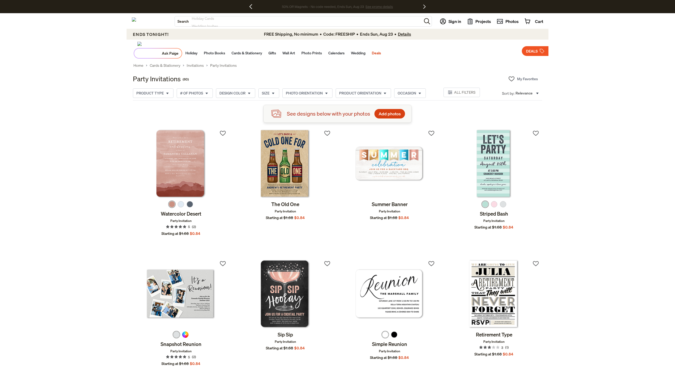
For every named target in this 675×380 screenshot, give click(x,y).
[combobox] (298, 21)
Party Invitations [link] (223, 65)
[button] (427, 21)
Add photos (390, 114)
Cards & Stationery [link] (165, 65)
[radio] (172, 204)
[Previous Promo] (252, 6)
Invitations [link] (195, 65)
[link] (181, 163)
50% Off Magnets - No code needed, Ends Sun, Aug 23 (323, 6)
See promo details (379, 6)
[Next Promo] (424, 6)
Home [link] (138, 65)
